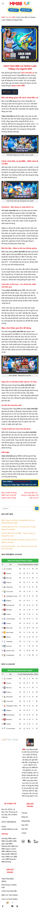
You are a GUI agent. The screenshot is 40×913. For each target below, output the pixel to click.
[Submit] (36, 508)
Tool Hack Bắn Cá (21, 481)
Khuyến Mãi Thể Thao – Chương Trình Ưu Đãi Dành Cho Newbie (19, 528)
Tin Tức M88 (10, 17)
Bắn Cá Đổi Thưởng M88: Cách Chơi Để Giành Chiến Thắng (9, 495)
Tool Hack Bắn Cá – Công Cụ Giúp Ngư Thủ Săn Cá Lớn (29, 495)
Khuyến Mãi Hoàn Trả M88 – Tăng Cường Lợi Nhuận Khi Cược (18, 534)
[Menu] (3, 3)
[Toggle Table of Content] (13, 92)
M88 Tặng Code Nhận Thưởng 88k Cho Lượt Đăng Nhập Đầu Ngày (18, 521)
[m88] (20, 3)
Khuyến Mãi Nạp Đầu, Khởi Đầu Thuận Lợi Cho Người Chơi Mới (19, 541)
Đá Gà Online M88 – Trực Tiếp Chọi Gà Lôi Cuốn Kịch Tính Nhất (19, 547)
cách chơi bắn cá (27, 73)
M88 (3, 17)
